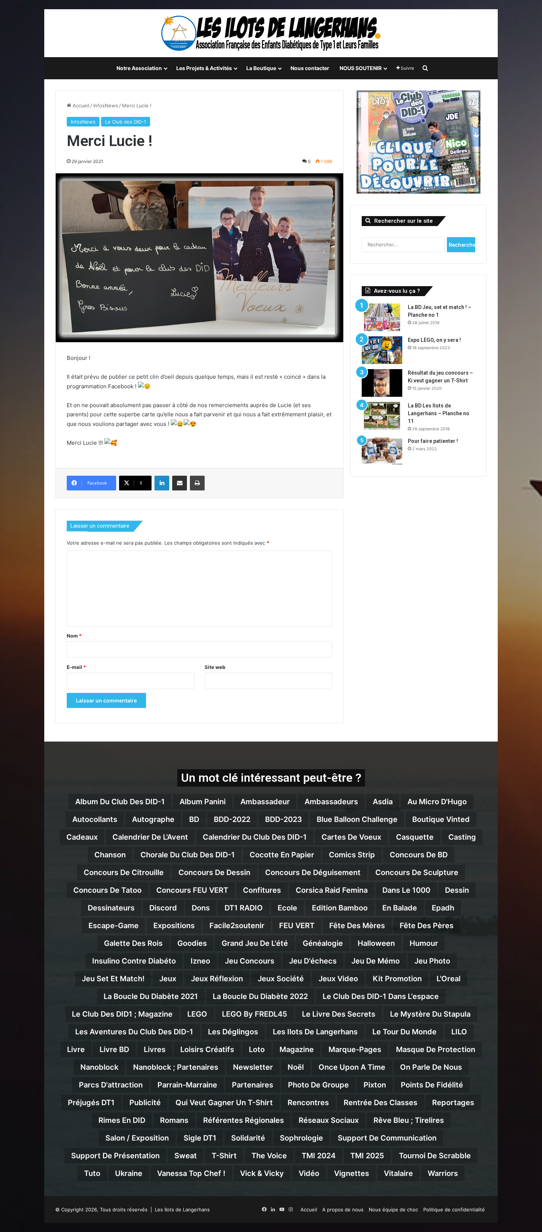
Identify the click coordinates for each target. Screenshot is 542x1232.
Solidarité (248, 1138)
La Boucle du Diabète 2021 (151, 996)
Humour (424, 943)
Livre (76, 1049)
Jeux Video (338, 978)
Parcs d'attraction (111, 1084)
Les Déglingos (233, 1031)
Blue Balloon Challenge (357, 819)
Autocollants (94, 819)
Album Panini (203, 801)
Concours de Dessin (214, 872)
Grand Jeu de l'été (255, 943)
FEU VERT (297, 925)
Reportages (453, 1102)
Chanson (110, 854)
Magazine (296, 1049)
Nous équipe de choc (393, 1209)
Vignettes (351, 1173)
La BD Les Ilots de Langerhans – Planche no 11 (438, 413)
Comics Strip (352, 854)
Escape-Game (113, 925)
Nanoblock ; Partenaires (175, 1067)
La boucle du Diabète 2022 (260, 996)
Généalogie (323, 943)
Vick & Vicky (262, 1173)
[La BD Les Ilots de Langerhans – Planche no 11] (382, 416)
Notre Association (139, 68)
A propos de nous (343, 1209)
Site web (215, 667)
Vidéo (309, 1173)
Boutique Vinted (441, 819)
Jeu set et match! (113, 978)
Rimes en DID (121, 1120)
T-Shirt (224, 1155)
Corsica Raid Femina (332, 890)
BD (194, 819)
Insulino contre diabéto (134, 961)
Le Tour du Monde (404, 1031)
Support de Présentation (115, 1155)
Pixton (375, 1084)
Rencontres (308, 1102)
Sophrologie (301, 1138)
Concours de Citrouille (124, 872)
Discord (163, 907)
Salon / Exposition (137, 1138)
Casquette (415, 837)
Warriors (443, 1173)
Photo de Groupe (318, 1084)
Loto (257, 1049)
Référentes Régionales (243, 1120)
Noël (296, 1067)
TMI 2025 (367, 1155)
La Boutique (261, 68)
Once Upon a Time (352, 1067)
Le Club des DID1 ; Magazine (122, 1014)
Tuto (92, 1173)
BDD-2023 (283, 819)
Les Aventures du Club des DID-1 (134, 1031)
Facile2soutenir (236, 925)
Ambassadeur (265, 801)
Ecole (287, 907)
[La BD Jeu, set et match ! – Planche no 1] (382, 317)
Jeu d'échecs (313, 961)
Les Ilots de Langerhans (315, 1031)
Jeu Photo (432, 961)
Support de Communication (387, 1138)
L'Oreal (449, 978)
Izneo (200, 961)
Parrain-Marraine (187, 1084)
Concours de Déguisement (313, 872)
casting (462, 837)
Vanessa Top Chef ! (191, 1173)
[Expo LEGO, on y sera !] (382, 350)
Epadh (443, 907)
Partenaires (252, 1084)
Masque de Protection (435, 1049)
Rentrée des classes (380, 1102)
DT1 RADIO (244, 907)
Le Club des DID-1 (125, 122)
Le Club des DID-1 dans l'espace (381, 996)
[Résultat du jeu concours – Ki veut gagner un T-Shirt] (382, 383)
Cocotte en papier (282, 854)
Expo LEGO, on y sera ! (434, 340)
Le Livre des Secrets (338, 1014)
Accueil (80, 105)
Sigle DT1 (200, 1138)
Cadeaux (82, 837)
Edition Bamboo (340, 907)
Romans (174, 1120)
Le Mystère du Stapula (430, 1014)
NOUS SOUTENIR (361, 68)
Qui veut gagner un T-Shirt (224, 1102)
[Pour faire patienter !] (382, 451)
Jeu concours (249, 961)
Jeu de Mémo (375, 961)
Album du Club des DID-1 (120, 801)
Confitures (262, 890)
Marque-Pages (355, 1049)
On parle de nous (431, 1067)
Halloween (376, 943)
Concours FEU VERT (192, 890)
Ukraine (128, 1173)
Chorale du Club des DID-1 (187, 854)
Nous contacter (310, 68)
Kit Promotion (397, 978)
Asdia (383, 801)
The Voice (269, 1155)
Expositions (174, 925)
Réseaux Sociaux (329, 1120)
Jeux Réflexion (217, 978)
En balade (399, 907)
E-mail (76, 667)
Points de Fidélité (432, 1084)
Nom (74, 636)
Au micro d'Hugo (437, 801)
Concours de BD (419, 854)
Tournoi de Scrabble (435, 1155)
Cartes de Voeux (351, 837)
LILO (459, 1031)
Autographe (153, 819)
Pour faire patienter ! (433, 441)
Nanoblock (99, 1067)
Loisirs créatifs (207, 1049)
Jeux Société (281, 978)
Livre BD (114, 1049)
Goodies (192, 943)
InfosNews (105, 105)
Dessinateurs (111, 907)
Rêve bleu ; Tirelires (409, 1120)
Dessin (457, 890)
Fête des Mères (357, 925)
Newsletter (253, 1067)
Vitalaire (398, 1173)
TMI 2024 (319, 1155)
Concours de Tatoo (107, 890)
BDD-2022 (232, 819)
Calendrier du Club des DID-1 (255, 837)
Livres (155, 1049)
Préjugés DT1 (91, 1102)
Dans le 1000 (406, 890)
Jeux (167, 978)
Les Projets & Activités (204, 68)
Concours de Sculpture (416, 872)
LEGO (197, 1014)
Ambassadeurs (331, 801)
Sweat (185, 1155)
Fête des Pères (427, 925)
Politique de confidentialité (454, 1209)
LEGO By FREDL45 (254, 1014)
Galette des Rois (133, 943)
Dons (201, 907)
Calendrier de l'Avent (150, 837)
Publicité (145, 1102)
